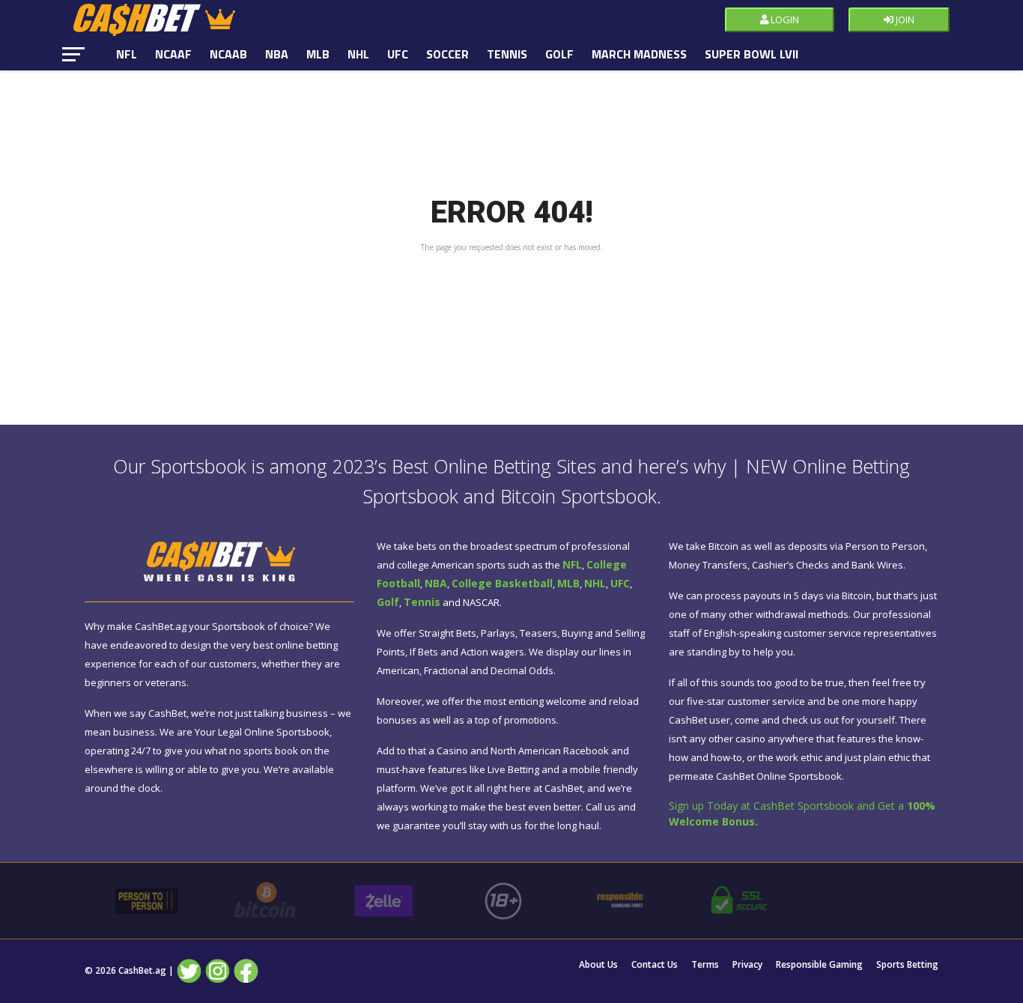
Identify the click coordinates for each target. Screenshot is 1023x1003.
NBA (276, 54)
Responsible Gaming (819, 964)
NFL (126, 54)
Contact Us (654, 964)
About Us (598, 964)
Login (783, 19)
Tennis (507, 54)
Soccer (447, 54)
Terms (705, 964)
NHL (358, 54)
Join (903, 19)
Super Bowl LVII (751, 54)
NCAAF (173, 54)
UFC (397, 54)
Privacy (747, 964)
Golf (559, 54)
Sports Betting (907, 964)
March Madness (639, 54)
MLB (318, 54)
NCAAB (228, 54)
